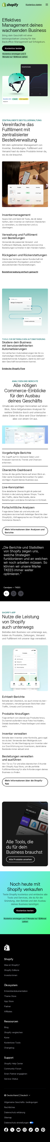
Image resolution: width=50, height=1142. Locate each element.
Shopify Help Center (13, 1063)
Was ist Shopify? (12, 965)
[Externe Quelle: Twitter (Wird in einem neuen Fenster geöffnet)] (12, 1130)
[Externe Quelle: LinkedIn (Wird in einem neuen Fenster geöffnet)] (37, 1130)
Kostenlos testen (13, 48)
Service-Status (11, 1079)
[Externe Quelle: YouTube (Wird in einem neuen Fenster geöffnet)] (18, 1130)
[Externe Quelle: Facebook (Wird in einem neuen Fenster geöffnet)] (6, 1130)
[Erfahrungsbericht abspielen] (13, 593)
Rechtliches (9, 1107)
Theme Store (10, 996)
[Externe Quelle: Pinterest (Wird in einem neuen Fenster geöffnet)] (43, 1130)
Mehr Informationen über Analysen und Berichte (24, 531)
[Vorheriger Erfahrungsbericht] (6, 593)
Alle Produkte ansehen (20, 859)
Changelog (9, 1047)
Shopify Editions (11, 970)
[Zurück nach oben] (7, 947)
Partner (7, 1006)
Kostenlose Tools (12, 1042)
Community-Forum (12, 1068)
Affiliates (8, 1011)
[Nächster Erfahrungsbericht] (21, 593)
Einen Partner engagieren (15, 1073)
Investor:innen (10, 975)
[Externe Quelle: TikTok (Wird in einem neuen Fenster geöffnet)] (31, 1130)
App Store (9, 1001)
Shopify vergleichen (13, 1032)
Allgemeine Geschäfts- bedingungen (21, 1102)
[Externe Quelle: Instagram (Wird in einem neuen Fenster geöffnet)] (25, 1130)
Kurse (6, 1037)
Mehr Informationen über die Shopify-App (24, 782)
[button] (47, 4)
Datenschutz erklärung (14, 1112)
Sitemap (8, 1117)
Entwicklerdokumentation (16, 991)
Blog (6, 1027)
